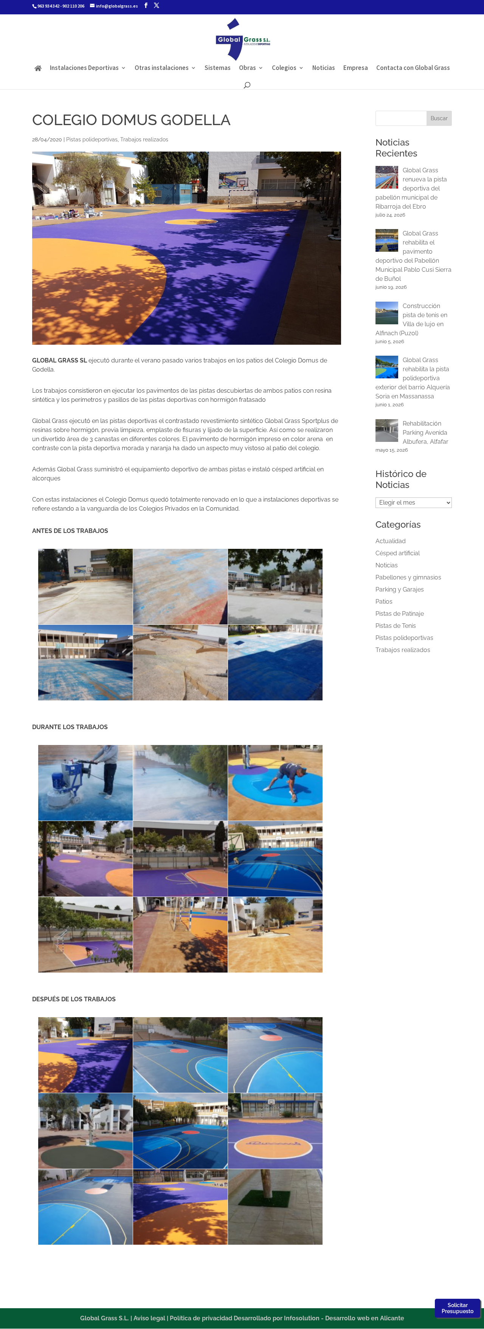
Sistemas (218, 68)
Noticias (323, 68)
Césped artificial (397, 553)
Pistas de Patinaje (399, 613)
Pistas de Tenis (395, 625)
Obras (247, 68)
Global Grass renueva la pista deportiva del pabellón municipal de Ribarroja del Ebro (411, 188)
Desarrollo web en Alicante (364, 1318)
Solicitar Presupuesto (457, 1308)
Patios (383, 601)
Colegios (284, 68)
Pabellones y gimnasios (408, 577)
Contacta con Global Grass (413, 68)
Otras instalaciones (162, 68)
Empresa (355, 68)
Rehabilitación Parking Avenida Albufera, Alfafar (425, 432)
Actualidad (390, 541)
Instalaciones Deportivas (84, 68)
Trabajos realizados (144, 139)
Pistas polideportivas (92, 139)
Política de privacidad (201, 1318)
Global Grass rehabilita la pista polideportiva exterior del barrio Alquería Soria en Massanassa (412, 378)
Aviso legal (149, 1318)
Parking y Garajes (399, 589)
